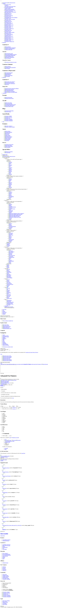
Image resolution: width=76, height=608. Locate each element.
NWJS (10, 73)
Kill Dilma (4, 504)
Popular (3, 311)
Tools (8, 140)
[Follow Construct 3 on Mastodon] (9, 120)
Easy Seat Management (6, 554)
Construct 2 (11, 230)
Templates (9, 137)
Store (3, 121)
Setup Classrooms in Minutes (14, 88)
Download (11, 72)
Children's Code (5, 602)
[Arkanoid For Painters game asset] (0, 455)
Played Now (4, 312)
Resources (4, 42)
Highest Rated (10, 146)
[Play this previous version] (19, 409)
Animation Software (5, 540)
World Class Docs (11, 89)
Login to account (10, 306)
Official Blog (11, 110)
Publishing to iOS (10, 56)
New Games (7, 325)
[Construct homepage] (8, 2)
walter (3, 496)
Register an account (15, 437)
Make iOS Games (16, 216)
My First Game (5, 513)
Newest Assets (10, 144)
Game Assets (4, 574)
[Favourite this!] (5, 456)
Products (3, 3)
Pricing (3, 546)
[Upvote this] (3, 380)
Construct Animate (15, 176)
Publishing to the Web (13, 54)
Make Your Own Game (6, 545)
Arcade (6, 287)
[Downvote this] (12, 380)
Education (4, 77)
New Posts (9, 111)
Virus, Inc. (4, 521)
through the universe (5, 467)
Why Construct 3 (5, 553)
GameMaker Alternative (6, 544)
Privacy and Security (11, 83)
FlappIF (3, 480)
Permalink (6, 448)
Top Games (10, 102)
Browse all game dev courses (11, 62)
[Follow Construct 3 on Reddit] (8, 116)
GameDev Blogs (5, 577)
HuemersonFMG (7, 442)
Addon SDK (10, 49)
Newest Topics (11, 98)
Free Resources (11, 82)
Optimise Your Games (17, 217)
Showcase (4, 313)
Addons (8, 131)
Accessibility (4, 603)
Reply (6, 449)
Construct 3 (14, 159)
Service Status (4, 604)
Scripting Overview (11, 48)
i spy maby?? (4, 500)
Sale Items (8, 152)
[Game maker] (8, 156)
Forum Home (10, 97)
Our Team (4, 567)
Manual (9, 46)
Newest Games (9, 103)
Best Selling (10, 145)
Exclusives (8, 147)
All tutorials (9, 58)
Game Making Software (6, 539)
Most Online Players (10, 105)
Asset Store (6, 268)
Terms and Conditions (6, 600)
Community (4, 93)
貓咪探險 (4, 529)
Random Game (8, 328)
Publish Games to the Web (17, 214)
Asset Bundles (10, 151)
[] (6, 439)
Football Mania (5, 492)
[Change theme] (9, 307)
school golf (4, 488)
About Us (4, 566)
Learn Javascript (5, 556)
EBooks (8, 133)
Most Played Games (12, 104)
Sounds (10, 136)
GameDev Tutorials (5, 576)
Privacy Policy (4, 601)
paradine (1, 384)
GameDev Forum (5, 575)
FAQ (8, 84)
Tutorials (8, 68)
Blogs (6, 299)
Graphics (9, 135)
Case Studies (4, 549)
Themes (9, 138)
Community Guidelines (6, 579)
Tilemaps (8, 139)
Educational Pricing (10, 90)
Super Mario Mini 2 (5, 517)
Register (3, 154)
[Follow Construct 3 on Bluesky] (8, 118)
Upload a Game (10, 106)
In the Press (4, 569)
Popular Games (8, 326)
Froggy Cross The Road (6, 476)
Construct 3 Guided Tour (9, 320)
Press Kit (3, 568)
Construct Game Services (17, 189)
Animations (10, 132)
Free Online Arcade (5, 578)
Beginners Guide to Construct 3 (18, 213)
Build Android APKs (11, 55)
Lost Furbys (4, 484)
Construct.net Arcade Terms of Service (31, 352)
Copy (1, 354)
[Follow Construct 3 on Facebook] (9, 119)
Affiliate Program (5, 562)
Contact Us (6, 305)
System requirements (12, 47)
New (3, 310)
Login (6, 154)
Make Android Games (17, 215)
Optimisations (12, 57)
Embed (7, 381)
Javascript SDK (9, 75)
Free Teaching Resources (6, 555)
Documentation (4, 547)
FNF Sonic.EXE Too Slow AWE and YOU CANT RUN (12, 525)
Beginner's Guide (10, 53)
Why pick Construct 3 (11, 81)
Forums (6, 278)
